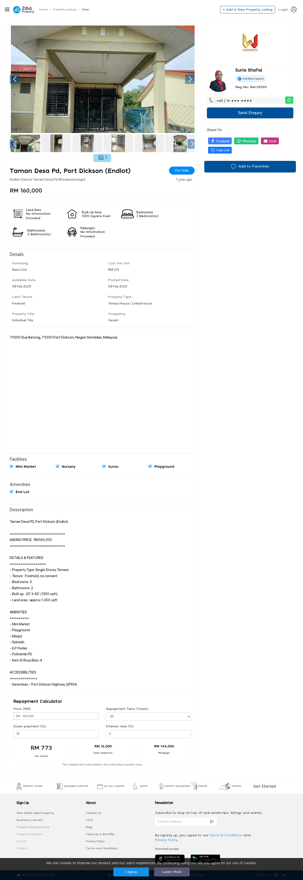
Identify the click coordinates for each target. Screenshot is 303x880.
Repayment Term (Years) (127, 709)
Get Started (264, 786)
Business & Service (30, 820)
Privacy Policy (95, 841)
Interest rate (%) (120, 726)
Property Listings (65, 9)
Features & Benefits (100, 834)
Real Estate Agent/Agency (35, 812)
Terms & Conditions (226, 835)
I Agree (131, 872)
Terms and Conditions (101, 848)
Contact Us (93, 812)
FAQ (89, 820)
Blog (89, 827)
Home (43, 9)
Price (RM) (22, 709)
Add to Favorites (253, 166)
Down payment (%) (29, 726)
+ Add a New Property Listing (247, 9)
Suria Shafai (248, 70)
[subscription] (212, 822)
